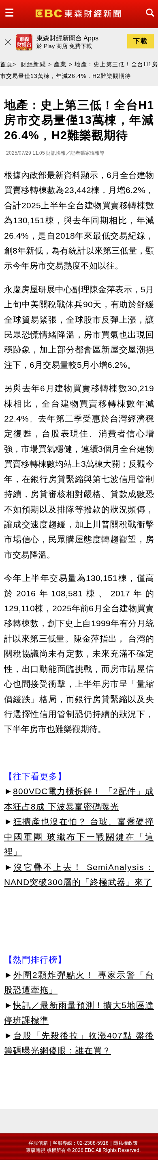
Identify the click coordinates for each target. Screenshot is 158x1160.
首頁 (6, 64)
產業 (60, 64)
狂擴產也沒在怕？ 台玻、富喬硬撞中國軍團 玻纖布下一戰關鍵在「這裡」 (79, 836)
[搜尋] (148, 20)
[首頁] (79, 12)
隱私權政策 (125, 1143)
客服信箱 (38, 1143)
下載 (140, 41)
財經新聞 (33, 64)
